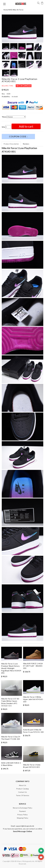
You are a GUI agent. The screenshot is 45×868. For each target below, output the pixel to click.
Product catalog (22, 789)
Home (5, 10)
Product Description (11, 144)
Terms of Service (22, 795)
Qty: (3, 127)
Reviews (26, 144)
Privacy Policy (22, 815)
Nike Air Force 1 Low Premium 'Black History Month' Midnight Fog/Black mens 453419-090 (11, 668)
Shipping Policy (22, 818)
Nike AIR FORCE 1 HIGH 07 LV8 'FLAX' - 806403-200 (33, 665)
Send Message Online (22, 831)
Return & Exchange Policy (22, 808)
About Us (22, 785)
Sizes (4, 117)
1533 (8, 94)
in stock (15, 96)
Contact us (22, 792)
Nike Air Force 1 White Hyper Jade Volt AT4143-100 (33, 699)
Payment (22, 811)
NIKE (10, 10)
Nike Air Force (18, 10)
